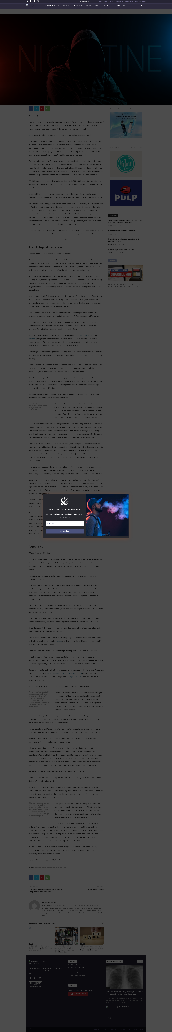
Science (88, 6)
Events (112, 1)
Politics (98, 6)
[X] (38, 1)
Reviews (77, 6)
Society (117, 6)
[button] (142, 6)
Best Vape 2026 (63, 6)
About (100, 1)
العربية (144, 1)
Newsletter (119, 1)
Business (107, 6)
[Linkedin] (31, 1)
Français (138, 1)
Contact (106, 1)
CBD (124, 6)
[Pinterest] (34, 1)
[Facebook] (27, 1)
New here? (49, 6)
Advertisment (129, 1)
